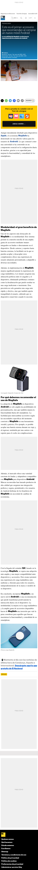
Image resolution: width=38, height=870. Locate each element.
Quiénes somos (7, 839)
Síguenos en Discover (8, 13)
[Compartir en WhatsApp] (6, 100)
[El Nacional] (19, 835)
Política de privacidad (10, 858)
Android (14, 141)
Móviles (3, 674)
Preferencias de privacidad (12, 864)
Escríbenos (5, 848)
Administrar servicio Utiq (11, 867)
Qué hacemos (6, 842)
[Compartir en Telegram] (10, 100)
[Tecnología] (3, 18)
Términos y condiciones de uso (13, 855)
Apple (3, 136)
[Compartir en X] (2, 100)
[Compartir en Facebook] (14, 100)
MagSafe (22, 136)
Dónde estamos (7, 845)
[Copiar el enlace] (22, 100)
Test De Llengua (21, 13)
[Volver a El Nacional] (15, 18)
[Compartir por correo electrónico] (18, 100)
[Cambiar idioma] (30, 18)
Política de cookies (9, 861)
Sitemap (4, 851)
